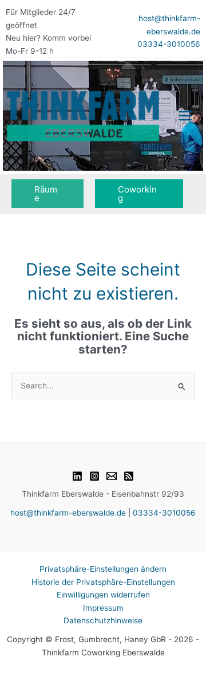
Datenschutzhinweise (103, 620)
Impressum (103, 607)
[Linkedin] (77, 476)
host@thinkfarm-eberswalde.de (68, 512)
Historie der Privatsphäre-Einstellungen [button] (103, 582)
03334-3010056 (168, 44)
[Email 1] (111, 476)
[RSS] (129, 476)
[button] (47, 193)
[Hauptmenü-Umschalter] (186, 116)
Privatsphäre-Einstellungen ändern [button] (103, 568)
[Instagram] (94, 476)
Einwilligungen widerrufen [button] (103, 594)
